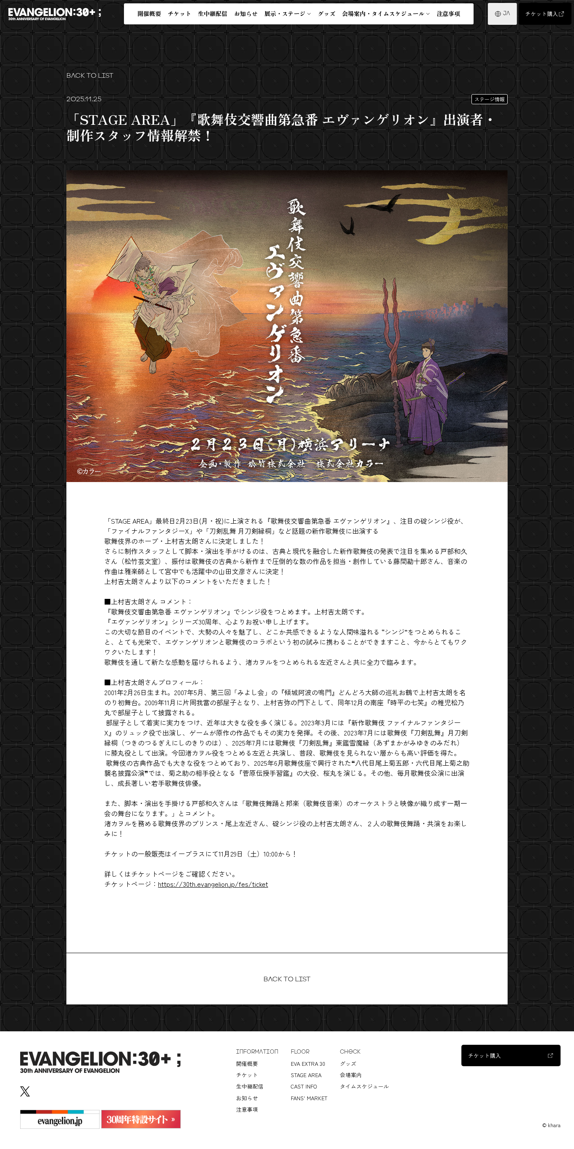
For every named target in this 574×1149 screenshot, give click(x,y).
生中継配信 (212, 13)
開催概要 (149, 13)
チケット (179, 13)
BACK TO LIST (89, 75)
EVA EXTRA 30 (308, 1063)
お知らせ (246, 13)
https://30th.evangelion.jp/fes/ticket (213, 884)
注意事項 (448, 13)
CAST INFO (304, 1086)
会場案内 (351, 1075)
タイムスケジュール (364, 1086)
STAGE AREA (306, 1075)
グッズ (326, 13)
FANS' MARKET (309, 1098)
